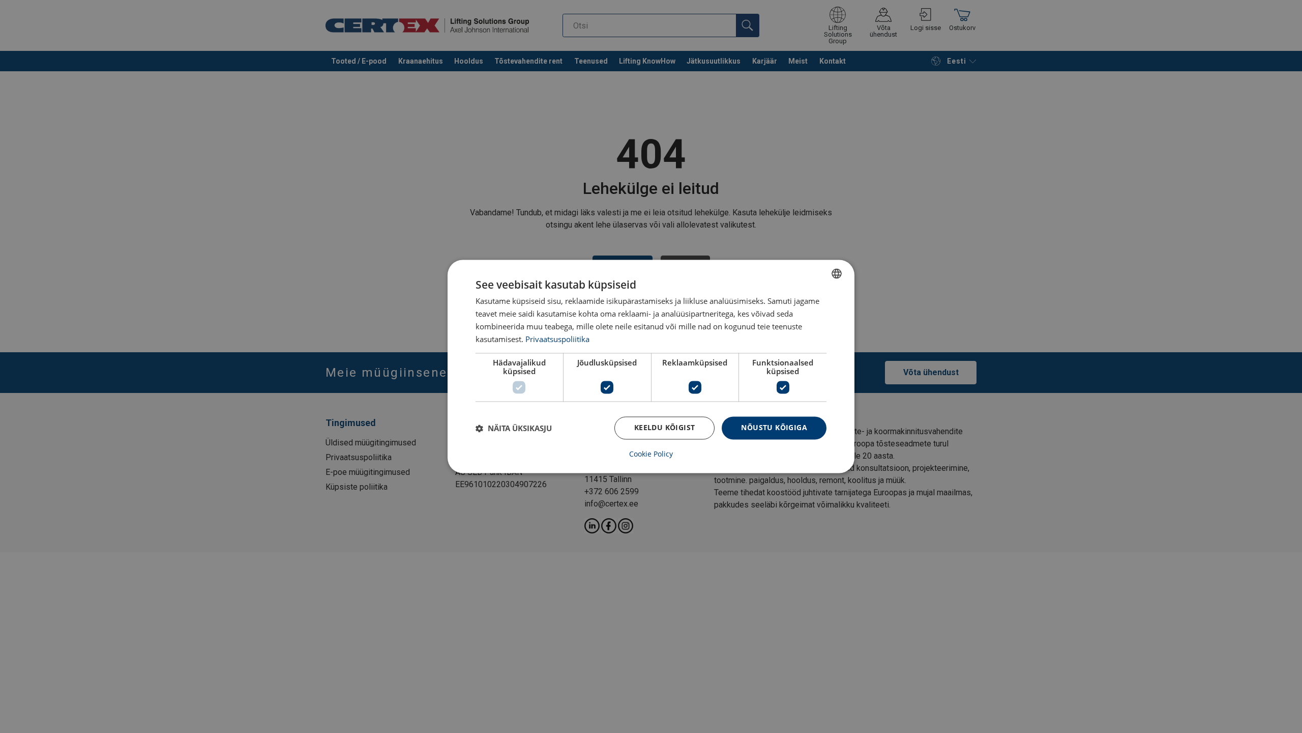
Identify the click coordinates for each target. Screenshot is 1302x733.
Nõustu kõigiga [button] (774, 428)
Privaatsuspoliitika (557, 339)
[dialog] (651, 366)
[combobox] (837, 273)
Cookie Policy (651, 454)
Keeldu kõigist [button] (664, 428)
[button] (514, 428)
